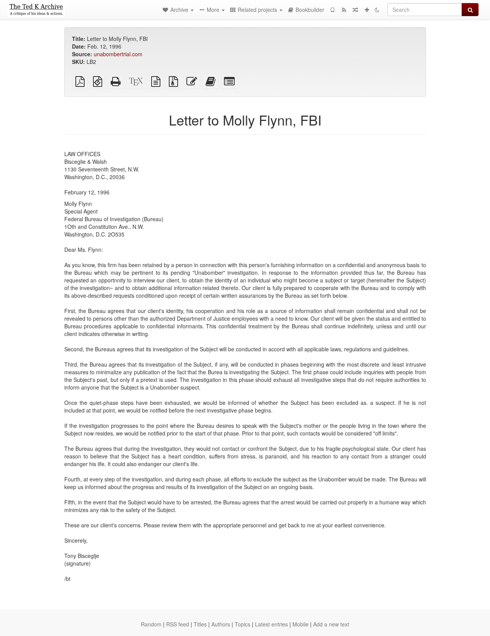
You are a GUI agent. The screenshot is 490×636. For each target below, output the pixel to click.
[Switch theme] (377, 9)
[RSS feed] (344, 9)
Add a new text (331, 624)
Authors (220, 624)
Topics (242, 624)
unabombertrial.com (118, 54)
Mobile (300, 624)
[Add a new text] (366, 9)
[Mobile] (332, 9)
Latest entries (271, 624)
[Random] (355, 9)
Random (151, 624)
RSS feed (177, 624)
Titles (200, 624)
